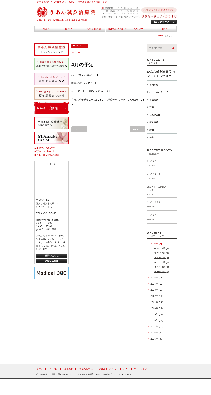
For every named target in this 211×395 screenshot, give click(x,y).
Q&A (125, 369)
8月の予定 (152, 161)
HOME (160, 36)
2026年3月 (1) (161, 267)
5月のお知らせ (154, 202)
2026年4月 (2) (161, 262)
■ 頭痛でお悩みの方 (44, 151)
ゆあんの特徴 (86, 369)
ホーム (40, 369)
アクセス (53, 369)
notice (79, 46)
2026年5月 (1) (161, 257)
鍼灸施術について (107, 369)
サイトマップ (140, 369)
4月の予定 (152, 215)
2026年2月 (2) (161, 271)
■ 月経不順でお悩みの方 (46, 155)
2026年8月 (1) (161, 248)
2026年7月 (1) (161, 253)
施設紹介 (68, 369)
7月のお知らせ (154, 174)
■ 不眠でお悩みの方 (44, 148)
